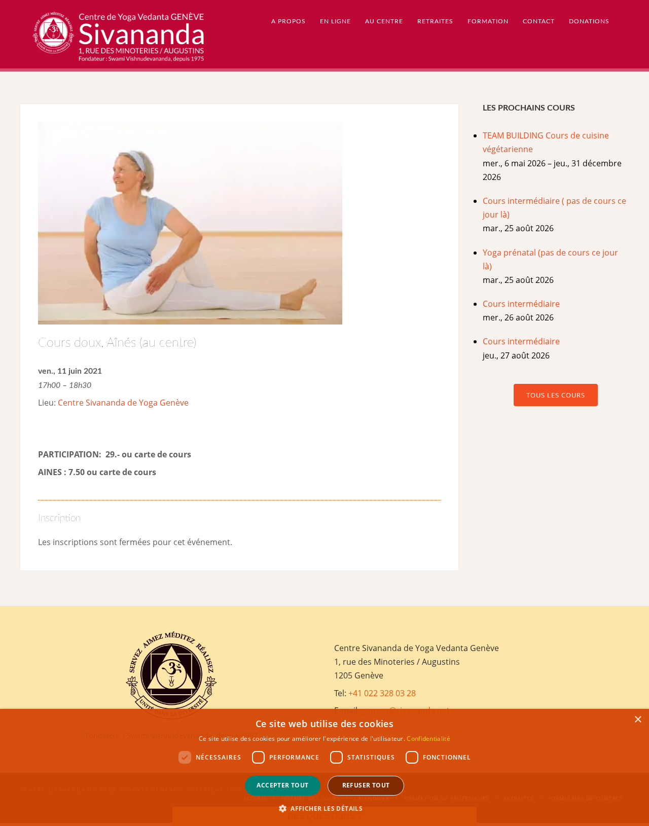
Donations (589, 21)
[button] (324, 808)
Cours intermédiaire (521, 303)
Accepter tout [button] (282, 785)
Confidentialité (428, 738)
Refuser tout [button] (366, 785)
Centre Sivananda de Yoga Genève (123, 402)
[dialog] (324, 767)
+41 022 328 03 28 (382, 693)
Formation (488, 21)
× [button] (637, 720)
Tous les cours (555, 395)
